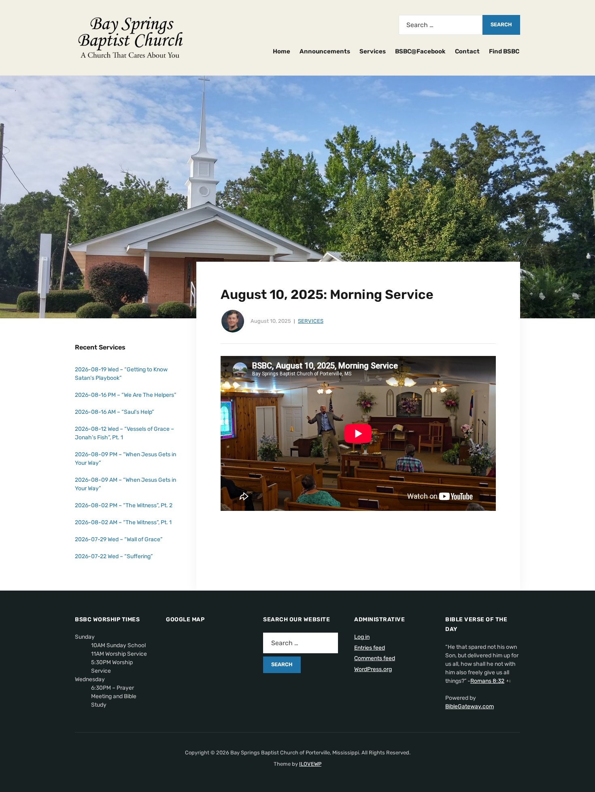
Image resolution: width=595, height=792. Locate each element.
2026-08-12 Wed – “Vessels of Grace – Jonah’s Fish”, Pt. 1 (124, 433)
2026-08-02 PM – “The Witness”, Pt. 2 (123, 505)
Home (281, 51)
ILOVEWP (310, 764)
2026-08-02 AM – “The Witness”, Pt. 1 (123, 522)
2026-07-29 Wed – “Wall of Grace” (118, 539)
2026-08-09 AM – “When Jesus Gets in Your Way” (125, 484)
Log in (362, 636)
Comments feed (374, 658)
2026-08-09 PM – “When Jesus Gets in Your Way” (125, 458)
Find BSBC (504, 51)
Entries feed (369, 647)
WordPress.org (373, 669)
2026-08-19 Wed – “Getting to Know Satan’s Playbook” (121, 373)
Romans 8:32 (487, 681)
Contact (467, 51)
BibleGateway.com (469, 706)
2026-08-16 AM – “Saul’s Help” (114, 412)
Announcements (325, 51)
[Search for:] (440, 25)
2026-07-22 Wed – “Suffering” (114, 556)
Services (372, 51)
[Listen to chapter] (508, 681)
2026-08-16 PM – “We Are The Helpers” (125, 395)
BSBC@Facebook (420, 51)
